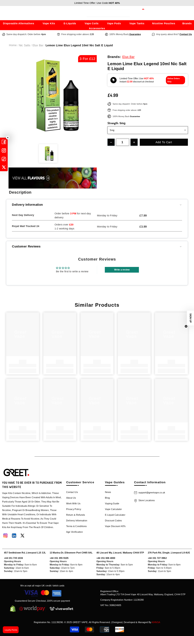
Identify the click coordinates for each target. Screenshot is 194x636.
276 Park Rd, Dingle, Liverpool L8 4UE (169, 552)
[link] (22, 365)
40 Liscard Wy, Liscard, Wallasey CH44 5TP (120, 552)
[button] (190, 318)
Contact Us (186, 34)
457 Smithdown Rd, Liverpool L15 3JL (25, 552)
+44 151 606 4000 (105, 558)
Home (13, 45)
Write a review (122, 269)
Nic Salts (24, 45)
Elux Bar (38, 45)
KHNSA (156, 622)
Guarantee (135, 34)
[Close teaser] (186, 326)
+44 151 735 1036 (13, 558)
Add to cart (164, 142)
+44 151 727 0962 (157, 558)
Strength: (116, 123)
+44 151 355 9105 (59, 558)
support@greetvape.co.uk (151, 492)
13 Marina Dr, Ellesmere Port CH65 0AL (71, 552)
